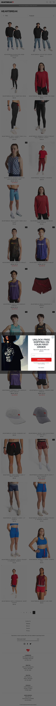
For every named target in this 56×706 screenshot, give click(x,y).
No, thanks (41, 367)
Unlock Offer (41, 359)
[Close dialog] (53, 337)
